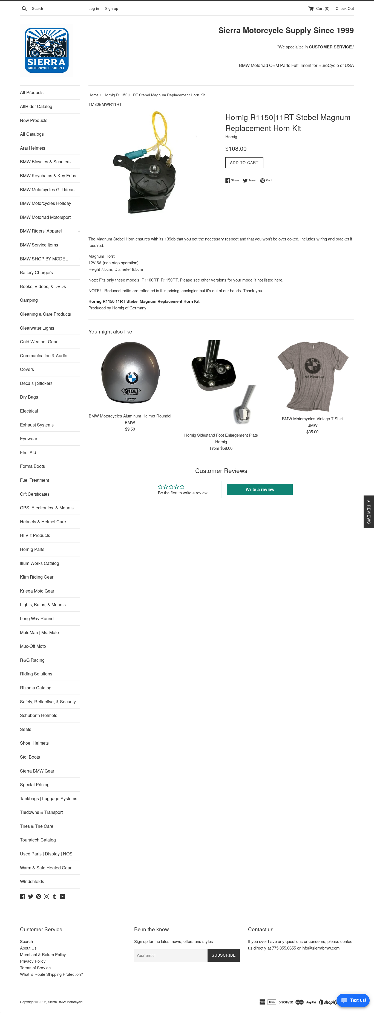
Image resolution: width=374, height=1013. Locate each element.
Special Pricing (35, 784)
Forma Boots (32, 466)
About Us (28, 948)
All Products (32, 92)
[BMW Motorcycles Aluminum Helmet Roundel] (129, 375)
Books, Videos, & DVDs (43, 286)
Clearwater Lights (37, 328)
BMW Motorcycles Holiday (45, 203)
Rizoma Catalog (35, 687)
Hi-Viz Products (35, 535)
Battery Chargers (36, 272)
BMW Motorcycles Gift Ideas (47, 189)
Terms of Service (35, 967)
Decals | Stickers (36, 383)
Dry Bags (29, 397)
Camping (29, 300)
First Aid (28, 452)
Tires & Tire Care (36, 826)
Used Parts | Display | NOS (46, 854)
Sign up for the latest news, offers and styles (173, 941)
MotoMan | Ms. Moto (39, 632)
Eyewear (28, 438)
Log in (93, 8)
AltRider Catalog (36, 106)
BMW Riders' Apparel (50, 231)
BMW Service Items (39, 245)
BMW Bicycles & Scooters (45, 161)
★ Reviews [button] (369, 512)
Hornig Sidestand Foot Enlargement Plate (221, 435)
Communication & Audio (43, 355)
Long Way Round (37, 618)
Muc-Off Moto (33, 646)
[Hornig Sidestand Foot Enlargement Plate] (221, 384)
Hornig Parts (32, 549)
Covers (27, 369)
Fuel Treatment (34, 480)
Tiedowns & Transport (41, 812)
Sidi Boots (30, 757)
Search (26, 941)
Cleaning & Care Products (45, 314)
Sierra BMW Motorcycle (65, 1001)
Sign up (111, 8)
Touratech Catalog (38, 840)
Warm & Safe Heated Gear (45, 867)
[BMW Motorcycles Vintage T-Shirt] (312, 376)
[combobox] (59, 8)
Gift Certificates (35, 494)
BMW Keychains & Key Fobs (48, 175)
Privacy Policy (33, 961)
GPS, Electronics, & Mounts (47, 507)
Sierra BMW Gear (37, 771)
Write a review (260, 489)
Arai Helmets (32, 148)
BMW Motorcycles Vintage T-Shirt (312, 418)
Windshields (32, 881)
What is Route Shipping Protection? (51, 974)
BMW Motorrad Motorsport (45, 217)
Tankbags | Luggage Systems (48, 798)
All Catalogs (32, 134)
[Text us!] (353, 1002)
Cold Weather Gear (38, 341)
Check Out (345, 8)
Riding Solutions (36, 674)
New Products (33, 120)
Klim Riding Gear (36, 577)
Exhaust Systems (37, 425)
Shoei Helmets (34, 743)
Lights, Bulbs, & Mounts (43, 604)
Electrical (29, 411)
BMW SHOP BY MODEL (50, 259)
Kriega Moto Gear (37, 591)
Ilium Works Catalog (39, 563)
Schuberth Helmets (38, 715)
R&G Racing (32, 660)
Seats (25, 729)
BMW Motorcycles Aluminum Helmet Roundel (130, 416)
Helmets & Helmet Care (43, 521)
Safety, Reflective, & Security (48, 701)
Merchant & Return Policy (43, 954)
